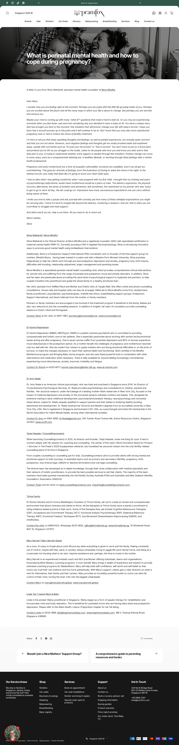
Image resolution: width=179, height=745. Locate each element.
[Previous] (39, 3)
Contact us (103, 692)
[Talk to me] (12, 733)
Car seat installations (74, 692)
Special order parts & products (74, 701)
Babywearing (45, 704)
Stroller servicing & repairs (77, 696)
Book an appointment (74, 688)
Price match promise (107, 712)
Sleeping (43, 700)
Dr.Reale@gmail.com (70, 418)
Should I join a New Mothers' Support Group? (54, 653)
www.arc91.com (43, 422)
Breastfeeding (46, 708)
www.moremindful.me (110, 316)
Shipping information (108, 700)
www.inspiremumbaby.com (100, 612)
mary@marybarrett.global (58, 582)
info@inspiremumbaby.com (71, 612)
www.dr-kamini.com (107, 367)
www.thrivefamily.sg (118, 525)
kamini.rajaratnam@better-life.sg (78, 367)
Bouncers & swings (48, 696)
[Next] (140, 3)
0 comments (148, 638)
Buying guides (105, 704)
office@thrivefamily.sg (95, 525)
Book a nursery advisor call (111, 696)
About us (102, 688)
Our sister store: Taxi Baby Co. (110, 717)
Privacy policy (20, 741)
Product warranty (106, 708)
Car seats (43, 692)
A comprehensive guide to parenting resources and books (118, 655)
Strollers (43, 688)
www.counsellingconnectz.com (75, 485)
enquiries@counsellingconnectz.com (111, 485)
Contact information (57, 741)
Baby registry (45, 712)
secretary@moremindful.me (83, 316)
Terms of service (32, 741)
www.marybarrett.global (85, 582)
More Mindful (108, 90)
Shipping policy (44, 741)
